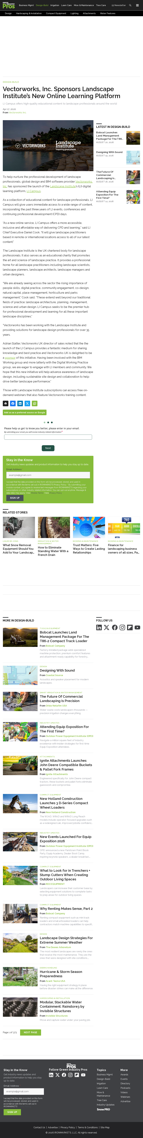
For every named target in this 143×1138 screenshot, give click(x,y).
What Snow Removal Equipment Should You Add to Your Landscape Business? (19, 548)
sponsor (10, 357)
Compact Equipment (50, 795)
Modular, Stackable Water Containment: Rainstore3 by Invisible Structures (62, 1006)
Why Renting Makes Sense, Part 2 (66, 909)
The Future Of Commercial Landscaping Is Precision (105, 175)
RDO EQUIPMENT (55, 884)
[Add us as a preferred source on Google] (34, 403)
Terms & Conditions (88, 1127)
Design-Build (11, 82)
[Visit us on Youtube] (137, 627)
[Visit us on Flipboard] (130, 627)
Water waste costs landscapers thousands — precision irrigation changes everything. (64, 711)
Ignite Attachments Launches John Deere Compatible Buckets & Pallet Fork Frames (66, 765)
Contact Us (39, 1127)
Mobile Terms (37, 493)
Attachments (47, 757)
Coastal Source (54, 675)
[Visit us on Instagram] (122, 627)
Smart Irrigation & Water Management (61, 693)
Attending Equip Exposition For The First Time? (107, 194)
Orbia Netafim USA (56, 705)
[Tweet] (27, 403)
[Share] (13, 403)
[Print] (5, 403)
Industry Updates (49, 723)
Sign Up (15, 498)
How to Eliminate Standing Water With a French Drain (53, 551)
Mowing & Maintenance (85, 541)
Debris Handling (48, 968)
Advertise (53, 1127)
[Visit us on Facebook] (115, 627)
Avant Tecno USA (55, 981)
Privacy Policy (55, 493)
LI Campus (34, 191)
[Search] (130, 5)
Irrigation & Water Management (48, 542)
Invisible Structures (57, 1015)
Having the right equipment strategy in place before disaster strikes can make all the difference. (66, 987)
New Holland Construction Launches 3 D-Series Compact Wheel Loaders (64, 803)
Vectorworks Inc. (17, 112)
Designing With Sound (109, 152)
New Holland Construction (61, 812)
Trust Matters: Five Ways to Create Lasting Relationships (89, 548)
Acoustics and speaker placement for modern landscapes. (64, 681)
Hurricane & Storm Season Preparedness (61, 974)
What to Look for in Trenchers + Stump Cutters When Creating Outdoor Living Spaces (65, 875)
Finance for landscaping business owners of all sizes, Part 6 (124, 548)
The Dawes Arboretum (58, 947)
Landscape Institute (63, 186)
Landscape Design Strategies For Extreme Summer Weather (66, 940)
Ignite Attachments (57, 774)
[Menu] (137, 5)
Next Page (30, 1032)
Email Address (14, 469)
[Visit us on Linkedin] (99, 627)
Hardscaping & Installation (55, 998)
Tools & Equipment (50, 628)
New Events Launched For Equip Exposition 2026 (65, 839)
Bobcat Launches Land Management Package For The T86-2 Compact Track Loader (109, 135)
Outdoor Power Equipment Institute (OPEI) (69, 736)
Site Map (105, 1127)
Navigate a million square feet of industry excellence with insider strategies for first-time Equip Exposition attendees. (64, 743)
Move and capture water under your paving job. (65, 1020)
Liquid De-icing (10, 541)
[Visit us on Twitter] (107, 627)
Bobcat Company (55, 646)
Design (43, 666)
